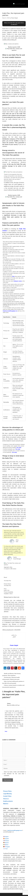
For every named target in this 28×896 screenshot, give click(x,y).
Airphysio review (18, 281)
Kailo (13, 276)
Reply (6, 731)
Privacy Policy (7, 791)
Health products (8, 801)
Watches (5, 803)
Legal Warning (7, 793)
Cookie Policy (7, 796)
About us (6, 798)
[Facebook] (8, 668)
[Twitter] (15, 668)
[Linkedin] (5, 668)
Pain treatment (11, 675)
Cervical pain (7, 677)
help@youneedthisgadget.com (10, 311)
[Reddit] (19, 668)
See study (18, 447)
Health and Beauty (9, 673)
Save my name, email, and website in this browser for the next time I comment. (15, 773)
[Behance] (23, 668)
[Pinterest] (12, 668)
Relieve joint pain (14, 679)
